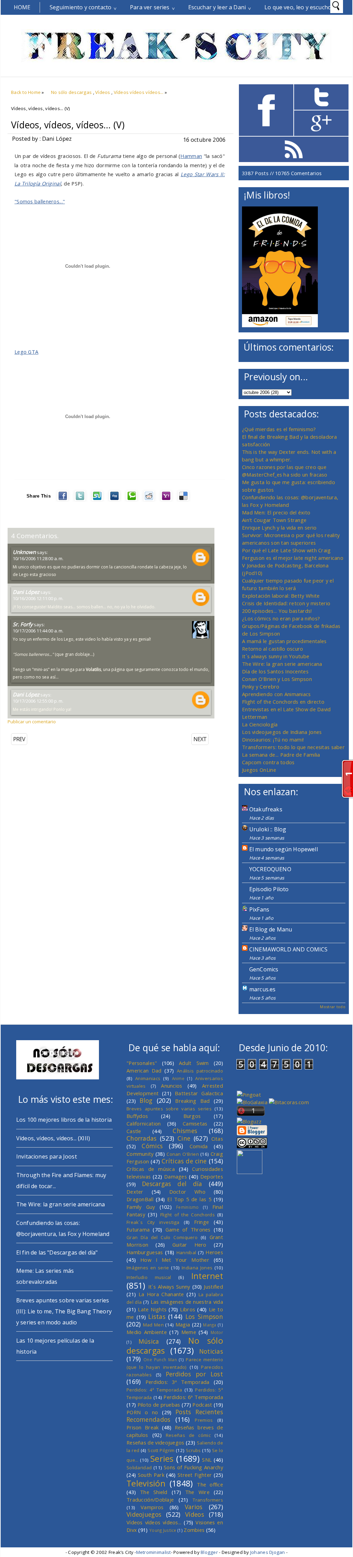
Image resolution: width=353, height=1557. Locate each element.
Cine (184, 1138)
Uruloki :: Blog (267, 829)
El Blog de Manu (270, 929)
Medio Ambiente (147, 1332)
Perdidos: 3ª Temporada (177, 1381)
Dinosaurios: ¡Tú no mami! (273, 739)
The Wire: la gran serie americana (282, 663)
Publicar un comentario (32, 721)
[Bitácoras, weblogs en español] (289, 1102)
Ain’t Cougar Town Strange (274, 519)
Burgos (192, 1115)
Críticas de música (151, 1168)
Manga (209, 1324)
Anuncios (171, 1085)
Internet (207, 1275)
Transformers (208, 1500)
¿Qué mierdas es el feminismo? (279, 429)
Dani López (26, 591)
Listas (156, 1316)
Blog (146, 1100)
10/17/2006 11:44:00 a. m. (38, 631)
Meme (188, 1332)
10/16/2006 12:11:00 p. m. (38, 598)
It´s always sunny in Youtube (275, 656)
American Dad (144, 1070)
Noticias (211, 1351)
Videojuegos (144, 1514)
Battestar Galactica (199, 1093)
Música (149, 1341)
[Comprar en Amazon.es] (280, 325)
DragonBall (140, 1199)
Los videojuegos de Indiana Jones (282, 731)
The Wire (197, 1492)
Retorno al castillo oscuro (272, 648)
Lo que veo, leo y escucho (297, 7)
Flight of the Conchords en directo (283, 701)
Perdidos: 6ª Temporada (193, 1397)
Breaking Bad (192, 1100)
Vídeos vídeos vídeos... (139, 92)
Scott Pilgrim (161, 1450)
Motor (217, 1332)
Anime (178, 1078)
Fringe (201, 1221)
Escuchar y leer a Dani (217, 7)
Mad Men (153, 1325)
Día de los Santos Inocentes (275, 671)
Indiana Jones (197, 1268)
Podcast (202, 1404)
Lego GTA (26, 351)
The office (210, 1484)
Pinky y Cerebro (260, 686)
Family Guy (141, 1206)
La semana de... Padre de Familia (281, 754)
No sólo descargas (71, 92)
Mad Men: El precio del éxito (276, 512)
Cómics (152, 1146)
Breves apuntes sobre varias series (169, 1109)
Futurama (138, 1229)
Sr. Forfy (23, 624)
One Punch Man (160, 1359)
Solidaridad (139, 1467)
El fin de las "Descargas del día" (57, 1252)
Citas (217, 1138)
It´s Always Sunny (169, 1286)
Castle (134, 1131)
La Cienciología (260, 724)
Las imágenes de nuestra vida (187, 1301)
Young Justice (162, 1530)
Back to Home (26, 92)
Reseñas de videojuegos (155, 1442)
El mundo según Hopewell (283, 849)
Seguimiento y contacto (81, 7)
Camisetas (195, 1123)
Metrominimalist (153, 1552)
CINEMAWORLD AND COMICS (288, 949)
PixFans (259, 909)
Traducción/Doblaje (150, 1499)
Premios (204, 1420)
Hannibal (186, 1252)
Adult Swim (194, 1062)
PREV (19, 739)
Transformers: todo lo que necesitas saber (293, 747)
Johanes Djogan (267, 1552)
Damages (175, 1176)
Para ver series (149, 7)
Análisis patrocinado (200, 1071)
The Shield (154, 1492)
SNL (207, 1459)
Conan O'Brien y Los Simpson (277, 678)
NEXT (199, 739)
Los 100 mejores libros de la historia (64, 1119)
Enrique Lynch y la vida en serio (279, 527)
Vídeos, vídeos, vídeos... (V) (68, 125)
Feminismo (187, 1207)
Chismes (185, 1131)
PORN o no (142, 1412)
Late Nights (152, 1309)
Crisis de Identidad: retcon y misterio (286, 603)
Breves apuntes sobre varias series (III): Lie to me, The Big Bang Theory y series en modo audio (64, 1311)
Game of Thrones (188, 1229)
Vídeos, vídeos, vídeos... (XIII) (53, 1138)
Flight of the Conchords (187, 1215)
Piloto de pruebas (159, 1404)
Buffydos (137, 1115)
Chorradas (142, 1138)
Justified (213, 1286)
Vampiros (152, 1507)
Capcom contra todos (268, 762)
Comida (199, 1146)
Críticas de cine (184, 1161)
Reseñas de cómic (188, 1435)
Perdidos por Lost (194, 1374)
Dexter (135, 1191)
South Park (151, 1474)
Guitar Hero (189, 1244)
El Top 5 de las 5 (189, 1199)
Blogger (209, 1552)
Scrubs (193, 1450)
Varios (194, 1507)
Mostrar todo (332, 1006)
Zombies (194, 1529)
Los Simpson (204, 1316)
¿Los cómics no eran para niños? (281, 618)
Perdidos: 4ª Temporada (154, 1390)
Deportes (211, 1176)
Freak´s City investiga (153, 1222)
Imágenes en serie (148, 1268)
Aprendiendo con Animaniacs (276, 694)
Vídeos (102, 92)
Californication (144, 1123)
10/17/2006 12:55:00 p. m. (38, 701)
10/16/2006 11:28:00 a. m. (38, 558)
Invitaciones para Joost (46, 1156)
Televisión (146, 1483)
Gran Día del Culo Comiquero (162, 1237)
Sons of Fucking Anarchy (193, 1467)
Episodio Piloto (269, 889)
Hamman (191, 155)
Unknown (24, 551)
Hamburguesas (145, 1252)
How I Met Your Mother (174, 1259)
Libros (187, 1309)
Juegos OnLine (259, 769)
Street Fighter (195, 1474)
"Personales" (142, 1062)
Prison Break (143, 1427)
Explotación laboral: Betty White (281, 595)
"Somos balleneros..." (39, 201)
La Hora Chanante (161, 1294)
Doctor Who (187, 1191)
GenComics (263, 969)
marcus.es (262, 989)
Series (162, 1458)
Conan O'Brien (183, 1154)
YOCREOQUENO (270, 869)
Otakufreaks (265, 809)
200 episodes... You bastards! (277, 610)
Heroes (214, 1252)
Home (22, 7)
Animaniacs (147, 1078)
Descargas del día (172, 1184)
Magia (182, 1324)
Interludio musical (149, 1277)
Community (140, 1153)
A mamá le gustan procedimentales (284, 641)
